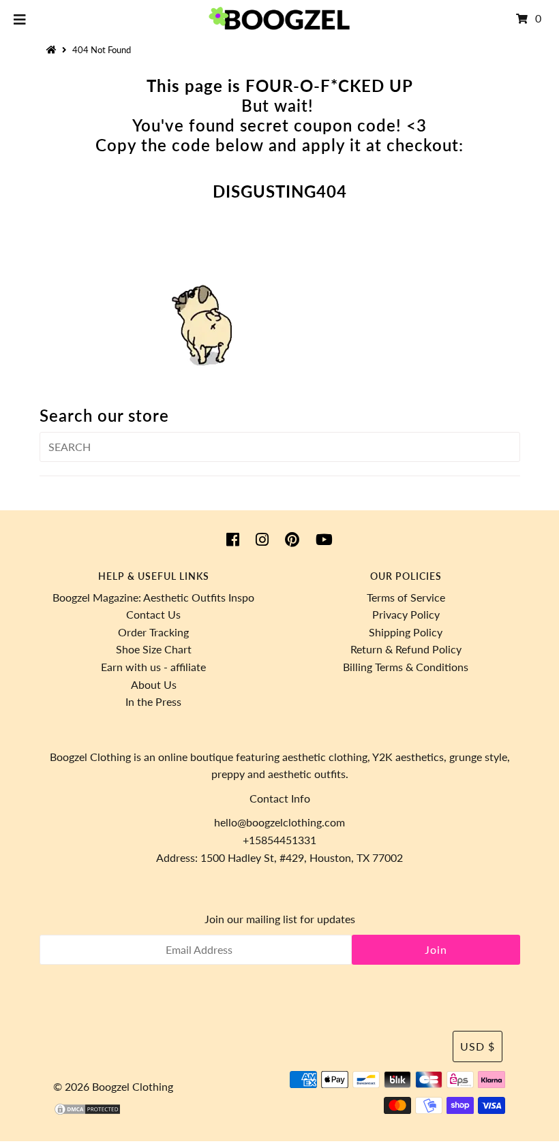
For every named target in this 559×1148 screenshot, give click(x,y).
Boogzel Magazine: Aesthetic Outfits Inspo (153, 597)
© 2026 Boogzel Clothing (113, 1086)
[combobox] (280, 447)
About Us (154, 684)
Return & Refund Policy (406, 648)
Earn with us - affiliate (153, 666)
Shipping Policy (405, 631)
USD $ (477, 1046)
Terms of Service (406, 597)
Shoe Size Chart (154, 648)
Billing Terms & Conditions (405, 666)
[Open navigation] (20, 18)
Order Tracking (153, 631)
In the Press (153, 701)
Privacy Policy (406, 614)
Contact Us (153, 614)
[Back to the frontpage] (53, 49)
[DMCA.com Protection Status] (87, 1111)
